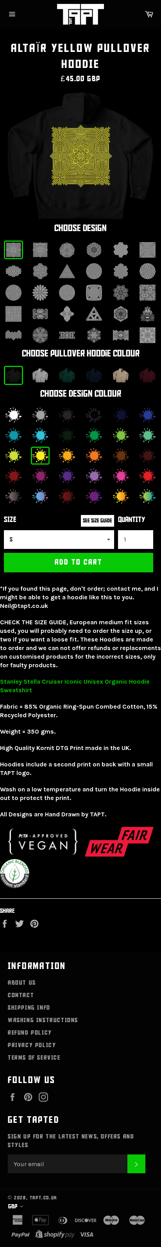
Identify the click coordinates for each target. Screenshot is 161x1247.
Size (10, 520)
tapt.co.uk (43, 1197)
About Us (22, 982)
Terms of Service (34, 1057)
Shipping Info (29, 1007)
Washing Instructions (43, 1020)
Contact (21, 995)
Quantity (131, 520)
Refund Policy (30, 1032)
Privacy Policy (32, 1045)
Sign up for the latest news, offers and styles (71, 1140)
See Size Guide (97, 520)
